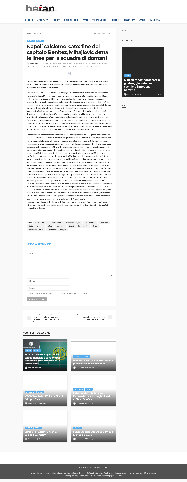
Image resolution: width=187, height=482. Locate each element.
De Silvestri (103, 64)
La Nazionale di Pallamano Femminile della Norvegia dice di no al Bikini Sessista (93, 396)
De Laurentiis (93, 64)
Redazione (34, 64)
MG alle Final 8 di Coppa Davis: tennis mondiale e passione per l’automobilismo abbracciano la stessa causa (42, 359)
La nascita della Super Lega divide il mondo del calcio (93, 433)
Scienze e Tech (71, 20)
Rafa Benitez (61, 66)
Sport (57, 20)
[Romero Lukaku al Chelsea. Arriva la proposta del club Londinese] (93, 355)
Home (30, 20)
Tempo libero (99, 20)
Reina (69, 66)
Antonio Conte (67, 64)
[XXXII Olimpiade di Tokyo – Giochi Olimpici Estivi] (45, 390)
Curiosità (155, 20)
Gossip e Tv (129, 20)
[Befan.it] (40, 8)
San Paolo (90, 66)
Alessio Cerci (56, 64)
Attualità (42, 20)
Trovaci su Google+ (100, 468)
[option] (143, 72)
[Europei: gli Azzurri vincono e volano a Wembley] (45, 426)
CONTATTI (83, 468)
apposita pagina (108, 476)
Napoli (53, 66)
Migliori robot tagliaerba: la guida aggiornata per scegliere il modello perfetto (142, 85)
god (29, 367)
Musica (142, 20)
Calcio (31, 41)
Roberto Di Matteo (79, 66)
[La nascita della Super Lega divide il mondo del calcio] (93, 426)
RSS (90, 468)
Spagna (97, 66)
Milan (40, 66)
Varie (128, 75)
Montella (47, 66)
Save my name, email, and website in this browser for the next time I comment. (58, 293)
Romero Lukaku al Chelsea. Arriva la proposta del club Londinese (93, 362)
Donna (115, 20)
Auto (86, 20)
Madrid (34, 66)
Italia (28, 66)
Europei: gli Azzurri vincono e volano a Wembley (41, 433)
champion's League (80, 64)
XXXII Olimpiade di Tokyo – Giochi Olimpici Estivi (44, 398)
